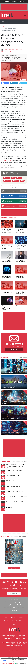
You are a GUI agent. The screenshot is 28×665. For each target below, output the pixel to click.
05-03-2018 (19, 49)
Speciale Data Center (7, 372)
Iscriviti (22, 191)
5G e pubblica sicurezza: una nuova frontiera (20, 262)
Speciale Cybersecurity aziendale (11, 418)
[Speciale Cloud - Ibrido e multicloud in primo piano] (14, 428)
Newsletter (6, 21)
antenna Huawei (7, 160)
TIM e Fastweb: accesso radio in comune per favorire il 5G (6, 231)
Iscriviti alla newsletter (14, 593)
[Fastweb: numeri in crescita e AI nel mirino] (7, 285)
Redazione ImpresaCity (9, 49)
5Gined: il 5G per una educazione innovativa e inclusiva (20, 276)
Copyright (14, 621)
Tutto (25, 461)
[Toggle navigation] (25, 15)
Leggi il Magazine (14, 568)
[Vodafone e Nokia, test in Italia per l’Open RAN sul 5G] (21, 240)
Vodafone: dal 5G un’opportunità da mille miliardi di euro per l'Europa (7, 307)
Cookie (11, 650)
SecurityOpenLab (10, 605)
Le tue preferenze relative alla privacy (15, 660)
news (9, 27)
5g (14, 177)
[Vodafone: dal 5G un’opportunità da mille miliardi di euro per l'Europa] (7, 300)
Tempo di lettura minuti (7, 51)
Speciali (13, 617)
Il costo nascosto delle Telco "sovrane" (6, 261)
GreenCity (19, 605)
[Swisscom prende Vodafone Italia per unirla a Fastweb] (21, 285)
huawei (7, 177)
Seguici (22, 201)
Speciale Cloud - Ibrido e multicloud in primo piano (14, 433)
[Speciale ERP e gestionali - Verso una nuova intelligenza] (14, 397)
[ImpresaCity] (7, 15)
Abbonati (22, 206)
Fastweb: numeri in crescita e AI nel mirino (7, 291)
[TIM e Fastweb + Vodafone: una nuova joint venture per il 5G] (21, 224)
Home (4, 27)
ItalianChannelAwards (18, 607)
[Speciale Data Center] (14, 366)
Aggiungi (22, 196)
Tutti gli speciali (22, 357)
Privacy (17, 650)
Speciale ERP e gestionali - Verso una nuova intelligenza (14, 402)
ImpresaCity (23, 1)
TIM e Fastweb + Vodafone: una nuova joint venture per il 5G (20, 231)
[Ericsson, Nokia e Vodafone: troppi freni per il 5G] (7, 240)
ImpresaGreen (7, 607)
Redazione (6, 621)
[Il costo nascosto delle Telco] (7, 255)
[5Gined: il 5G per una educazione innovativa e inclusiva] (21, 269)
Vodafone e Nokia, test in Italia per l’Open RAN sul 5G (21, 247)
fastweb (16, 180)
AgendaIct (14, 610)
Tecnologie (23, 79)
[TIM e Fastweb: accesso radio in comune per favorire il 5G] (7, 224)
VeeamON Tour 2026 (8, 387)
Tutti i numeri (23, 536)
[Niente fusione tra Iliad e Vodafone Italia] (21, 300)
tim (23, 180)
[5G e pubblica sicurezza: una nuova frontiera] (21, 255)
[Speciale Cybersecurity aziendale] (14, 413)
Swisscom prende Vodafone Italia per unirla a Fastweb (20, 292)
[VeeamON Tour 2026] (14, 382)
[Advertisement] (14, 574)
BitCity (5, 602)
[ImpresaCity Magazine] (14, 551)
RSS (14, 624)
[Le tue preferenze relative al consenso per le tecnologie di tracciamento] (20, 663)
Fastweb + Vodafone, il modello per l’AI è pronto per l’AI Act (6, 277)
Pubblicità (21, 621)
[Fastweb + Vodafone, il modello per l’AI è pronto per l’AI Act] (7, 269)
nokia (20, 177)
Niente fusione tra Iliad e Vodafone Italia (20, 306)
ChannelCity (14, 1)
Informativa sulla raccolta (9, 663)
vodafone (8, 180)
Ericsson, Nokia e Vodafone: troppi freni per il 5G (7, 247)
